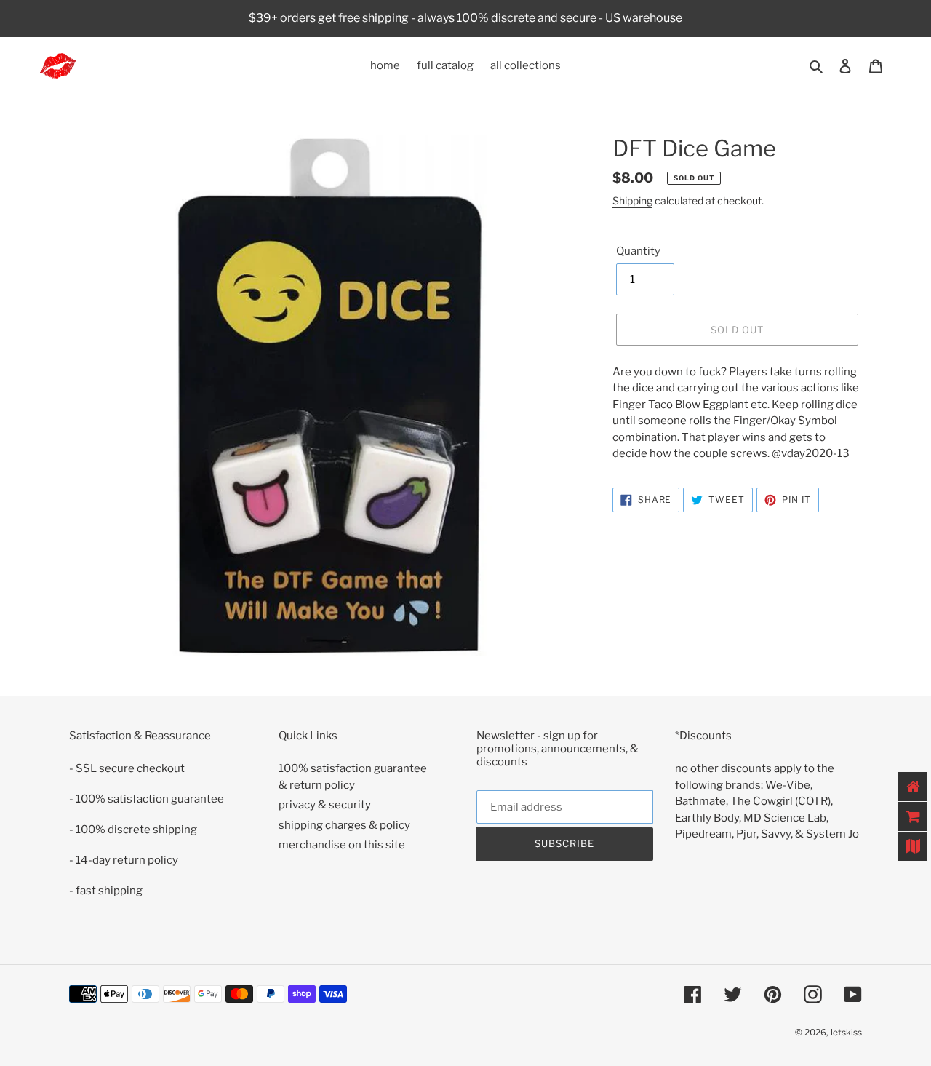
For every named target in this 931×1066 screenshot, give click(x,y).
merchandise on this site (342, 844)
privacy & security (325, 804)
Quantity (638, 251)
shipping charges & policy (344, 825)
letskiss (846, 1032)
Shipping (632, 200)
